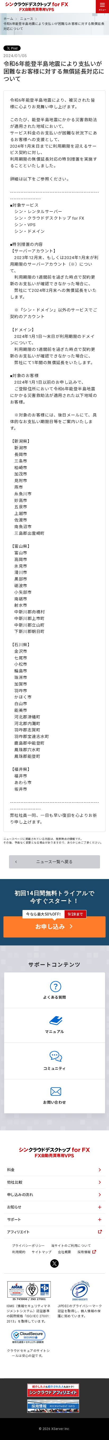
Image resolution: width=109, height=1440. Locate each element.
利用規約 (18, 1252)
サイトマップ (42, 1252)
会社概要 (64, 1252)
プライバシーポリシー (28, 1246)
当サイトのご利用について (71, 1246)
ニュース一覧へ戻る (54, 861)
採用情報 (84, 1252)
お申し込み (50, 926)
